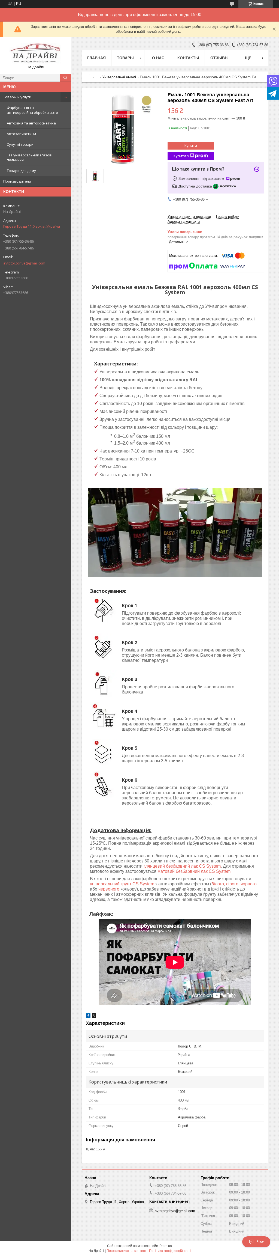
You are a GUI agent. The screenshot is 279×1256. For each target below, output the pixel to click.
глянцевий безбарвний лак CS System (182, 866)
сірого (232, 884)
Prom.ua (165, 1246)
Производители (17, 181)
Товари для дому (21, 170)
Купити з (181, 155)
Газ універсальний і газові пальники (29, 157)
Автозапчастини (21, 133)
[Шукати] (65, 78)
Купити (190, 145)
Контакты (188, 58)
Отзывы (219, 58)
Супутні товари (20, 144)
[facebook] (88, 1016)
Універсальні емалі (119, 77)
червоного (108, 889)
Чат (260, 1242)
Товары (125, 58)
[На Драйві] (35, 53)
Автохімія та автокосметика (31, 123)
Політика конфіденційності (170, 1251)
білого (217, 884)
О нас (158, 58)
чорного (249, 884)
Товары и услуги (17, 96)
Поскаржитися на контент (127, 1251)
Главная (96, 58)
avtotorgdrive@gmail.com (24, 263)
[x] (94, 1016)
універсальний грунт (111, 884)
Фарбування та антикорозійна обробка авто (32, 110)
